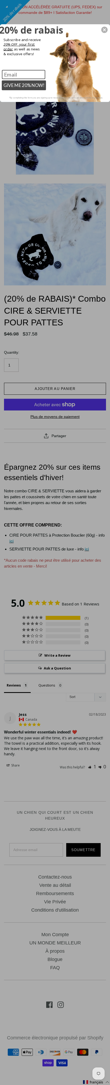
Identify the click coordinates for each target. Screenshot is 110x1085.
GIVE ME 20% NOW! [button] (24, 85)
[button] (104, 29)
